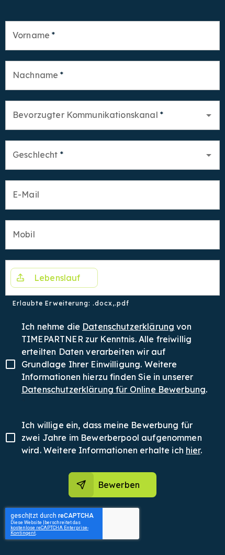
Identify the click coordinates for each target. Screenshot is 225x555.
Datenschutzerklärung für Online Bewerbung (113, 389)
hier (193, 450)
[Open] (208, 115)
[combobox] (104, 115)
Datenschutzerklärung (128, 326)
